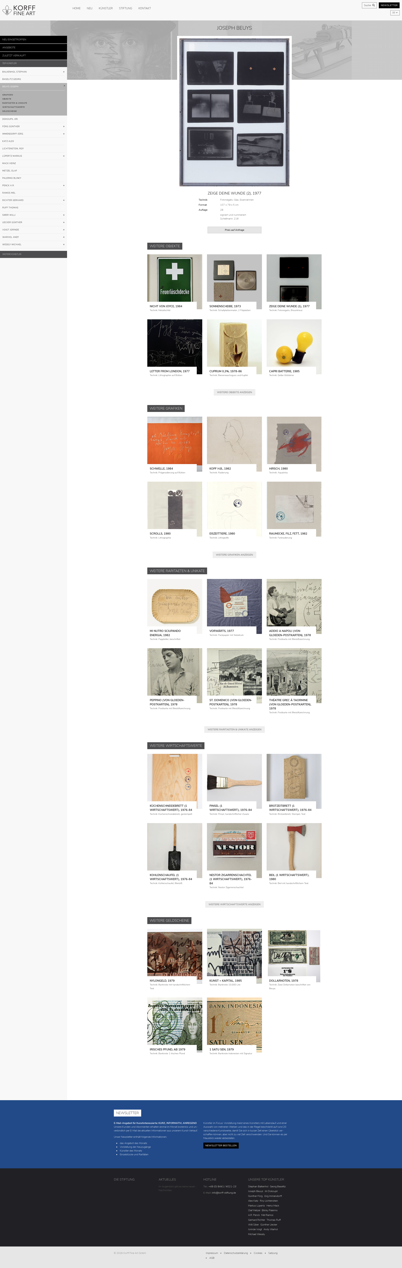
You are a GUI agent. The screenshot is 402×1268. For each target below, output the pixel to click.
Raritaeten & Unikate (14, 101)
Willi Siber (253, 1224)
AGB (212, 1258)
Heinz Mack (272, 1205)
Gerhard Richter (256, 1220)
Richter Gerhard (13, 198)
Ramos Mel (9, 191)
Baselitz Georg (11, 77)
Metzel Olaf (9, 169)
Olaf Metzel (254, 1210)
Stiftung (125, 8)
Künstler (106, 8)
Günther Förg (255, 1196)
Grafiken (7, 93)
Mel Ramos (267, 1215)
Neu (89, 8)
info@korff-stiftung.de (224, 1193)
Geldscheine (9, 109)
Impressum (212, 1253)
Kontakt (145, 8)
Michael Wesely (256, 1234)
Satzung (272, 1253)
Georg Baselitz (278, 1186)
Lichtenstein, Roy (13, 146)
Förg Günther (11, 124)
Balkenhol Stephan (14, 70)
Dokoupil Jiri (10, 117)
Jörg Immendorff (273, 1196)
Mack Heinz (9, 161)
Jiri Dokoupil (271, 1191)
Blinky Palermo (270, 1210)
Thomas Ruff (274, 1220)
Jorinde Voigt (255, 1229)
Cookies (258, 1253)
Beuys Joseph (10, 84)
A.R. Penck (254, 1215)
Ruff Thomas (10, 205)
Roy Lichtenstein (269, 1201)
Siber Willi (9, 213)
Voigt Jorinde (10, 228)
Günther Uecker (268, 1224)
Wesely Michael (12, 242)
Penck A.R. (8, 183)
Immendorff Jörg (12, 132)
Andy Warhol (270, 1229)
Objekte (6, 97)
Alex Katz (253, 1201)
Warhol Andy (10, 235)
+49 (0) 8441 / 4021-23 (222, 1186)
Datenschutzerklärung (236, 1253)
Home (77, 8)
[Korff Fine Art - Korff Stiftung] (33, 10)
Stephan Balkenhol (258, 1186)
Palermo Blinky (11, 176)
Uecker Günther (12, 220)
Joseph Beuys (255, 1191)
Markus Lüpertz (256, 1205)
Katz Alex (8, 139)
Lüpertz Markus (12, 154)
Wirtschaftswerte (13, 105)
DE (393, 12)
